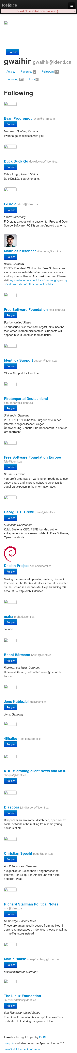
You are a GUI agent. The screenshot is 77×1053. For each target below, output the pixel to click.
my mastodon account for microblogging (34, 280)
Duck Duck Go (16, 161)
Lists (33, 79)
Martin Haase (15, 958)
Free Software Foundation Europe (32, 457)
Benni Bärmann (17, 654)
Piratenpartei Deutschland (26, 398)
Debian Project (16, 565)
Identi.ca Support (18, 360)
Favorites (28, 71)
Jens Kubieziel (16, 701)
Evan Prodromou (18, 118)
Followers (50, 71)
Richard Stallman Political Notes (31, 904)
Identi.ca (9, 5)
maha (8, 616)
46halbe (10, 738)
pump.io (9, 1043)
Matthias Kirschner (20, 250)
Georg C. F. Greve (19, 511)
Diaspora (11, 807)
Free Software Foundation (26, 309)
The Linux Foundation (22, 995)
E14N (42, 1037)
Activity (11, 71)
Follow (12, 52)
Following (15, 79)
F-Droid (10, 203)
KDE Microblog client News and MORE (36, 770)
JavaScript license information (22, 1049)
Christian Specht (18, 853)
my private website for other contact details (36, 282)
